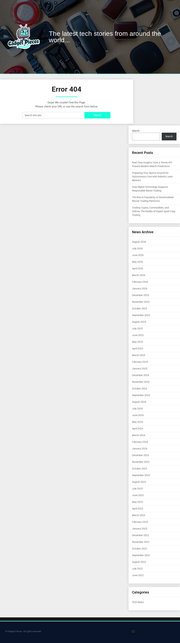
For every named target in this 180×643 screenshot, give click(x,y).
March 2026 (138, 275)
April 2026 (137, 268)
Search (136, 130)
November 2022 (140, 542)
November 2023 (140, 461)
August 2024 (139, 401)
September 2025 (141, 315)
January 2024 (139, 448)
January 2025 (139, 368)
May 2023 (137, 502)
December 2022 (140, 535)
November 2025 (140, 301)
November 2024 (140, 381)
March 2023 (138, 515)
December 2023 (140, 455)
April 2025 (137, 348)
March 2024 (138, 435)
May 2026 (137, 261)
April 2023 (137, 508)
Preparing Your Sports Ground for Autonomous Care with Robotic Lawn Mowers (152, 176)
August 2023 (139, 481)
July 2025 (137, 328)
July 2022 (137, 568)
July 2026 (137, 248)
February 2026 (140, 281)
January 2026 (139, 288)
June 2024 (138, 415)
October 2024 (139, 388)
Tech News (138, 602)
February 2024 (140, 441)
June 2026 (138, 255)
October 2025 (139, 308)
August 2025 (139, 321)
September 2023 (141, 475)
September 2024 (141, 395)
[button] (133, 631)
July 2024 (137, 408)
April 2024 (137, 428)
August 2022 (139, 562)
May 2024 (137, 421)
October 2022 (139, 548)
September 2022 (141, 555)
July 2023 (137, 488)
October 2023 (139, 468)
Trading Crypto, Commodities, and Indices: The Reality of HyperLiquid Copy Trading (153, 211)
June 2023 (138, 495)
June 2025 (138, 335)
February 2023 (140, 522)
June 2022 (138, 575)
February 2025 (140, 361)
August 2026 (139, 241)
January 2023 (139, 528)
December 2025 (140, 295)
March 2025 (138, 355)
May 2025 (137, 341)
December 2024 (140, 375)
